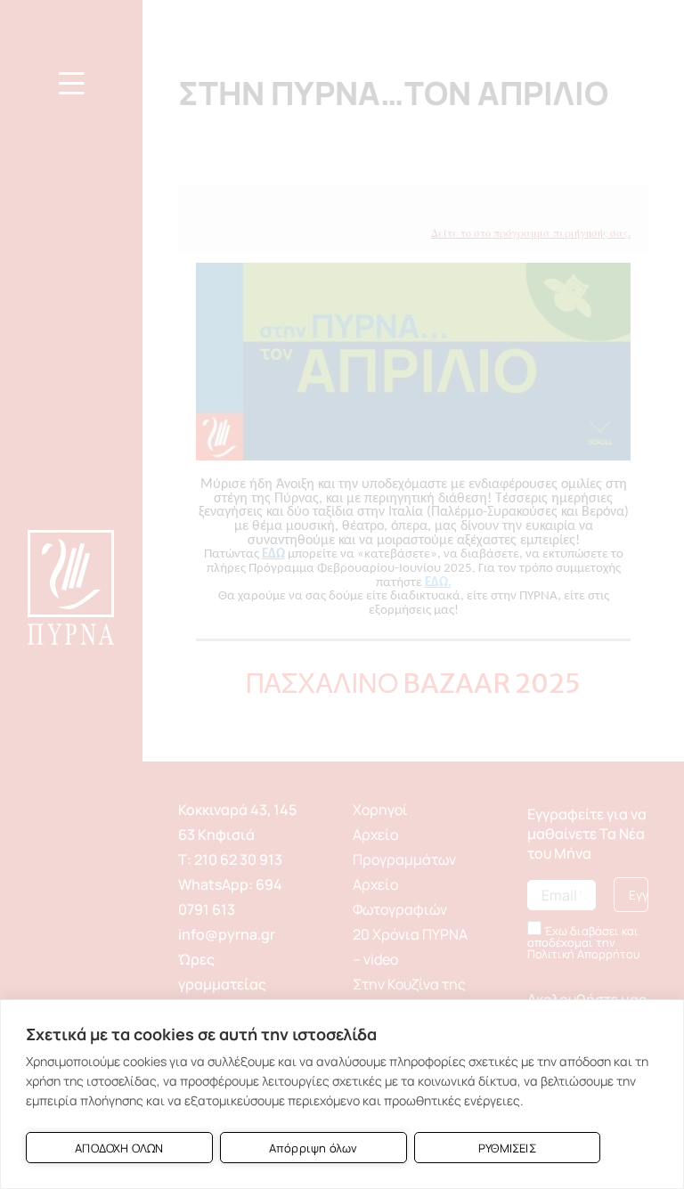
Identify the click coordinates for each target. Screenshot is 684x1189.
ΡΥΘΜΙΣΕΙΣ (507, 1148)
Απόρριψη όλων (313, 1148)
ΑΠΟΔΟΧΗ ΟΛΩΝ (119, 1148)
